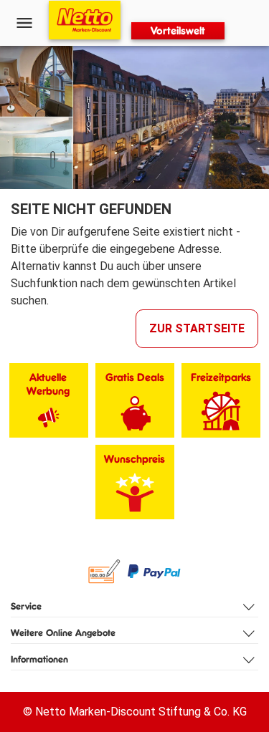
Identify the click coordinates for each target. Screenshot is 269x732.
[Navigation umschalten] (24, 23)
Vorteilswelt (178, 30)
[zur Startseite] (85, 20)
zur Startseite (197, 328)
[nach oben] (255, 366)
